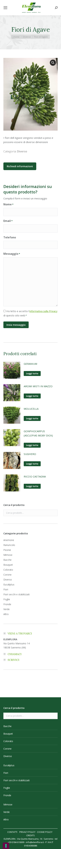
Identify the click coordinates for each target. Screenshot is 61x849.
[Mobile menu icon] (5, 8)
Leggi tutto (32, 373)
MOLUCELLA (31, 408)
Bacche (7, 559)
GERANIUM (30, 363)
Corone (7, 574)
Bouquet (8, 564)
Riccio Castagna (35, 476)
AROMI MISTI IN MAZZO (38, 386)
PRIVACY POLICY (27, 832)
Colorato (8, 569)
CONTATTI (12, 832)
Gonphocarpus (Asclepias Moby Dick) (38, 433)
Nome (8, 204)
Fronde (7, 604)
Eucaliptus (8, 584)
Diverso (22, 151)
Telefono (9, 237)
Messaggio (11, 254)
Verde (6, 609)
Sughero (30, 454)
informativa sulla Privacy (43, 311)
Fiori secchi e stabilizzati (16, 594)
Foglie (6, 599)
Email (8, 221)
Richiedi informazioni (20, 166)
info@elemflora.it (35, 842)
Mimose (7, 554)
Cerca (54, 513)
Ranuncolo (9, 545)
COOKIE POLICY (44, 832)
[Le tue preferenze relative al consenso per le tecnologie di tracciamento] (6, 846)
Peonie (7, 550)
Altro (6, 614)
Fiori (5, 589)
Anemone (8, 540)
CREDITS (30, 835)
